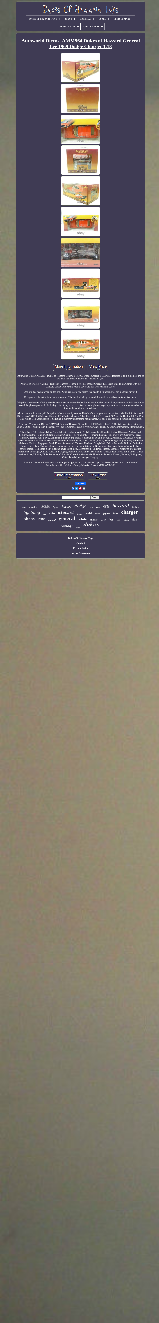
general (67, 518)
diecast (66, 512)
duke (91, 507)
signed (52, 520)
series (24, 507)
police (97, 513)
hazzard (120, 505)
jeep (111, 519)
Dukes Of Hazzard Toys (80, 538)
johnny (28, 518)
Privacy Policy (80, 548)
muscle (94, 519)
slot (44, 514)
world (103, 520)
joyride (79, 514)
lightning (31, 512)
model (88, 513)
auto (52, 513)
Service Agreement (81, 553)
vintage (67, 526)
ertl (106, 506)
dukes (91, 525)
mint (98, 507)
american (33, 507)
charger (129, 512)
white (82, 519)
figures (106, 513)
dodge (80, 505)
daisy (135, 519)
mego (135, 506)
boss (115, 513)
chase (126, 520)
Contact (80, 543)
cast (119, 519)
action (78, 527)
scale (45, 506)
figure (56, 507)
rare (41, 519)
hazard (66, 506)
